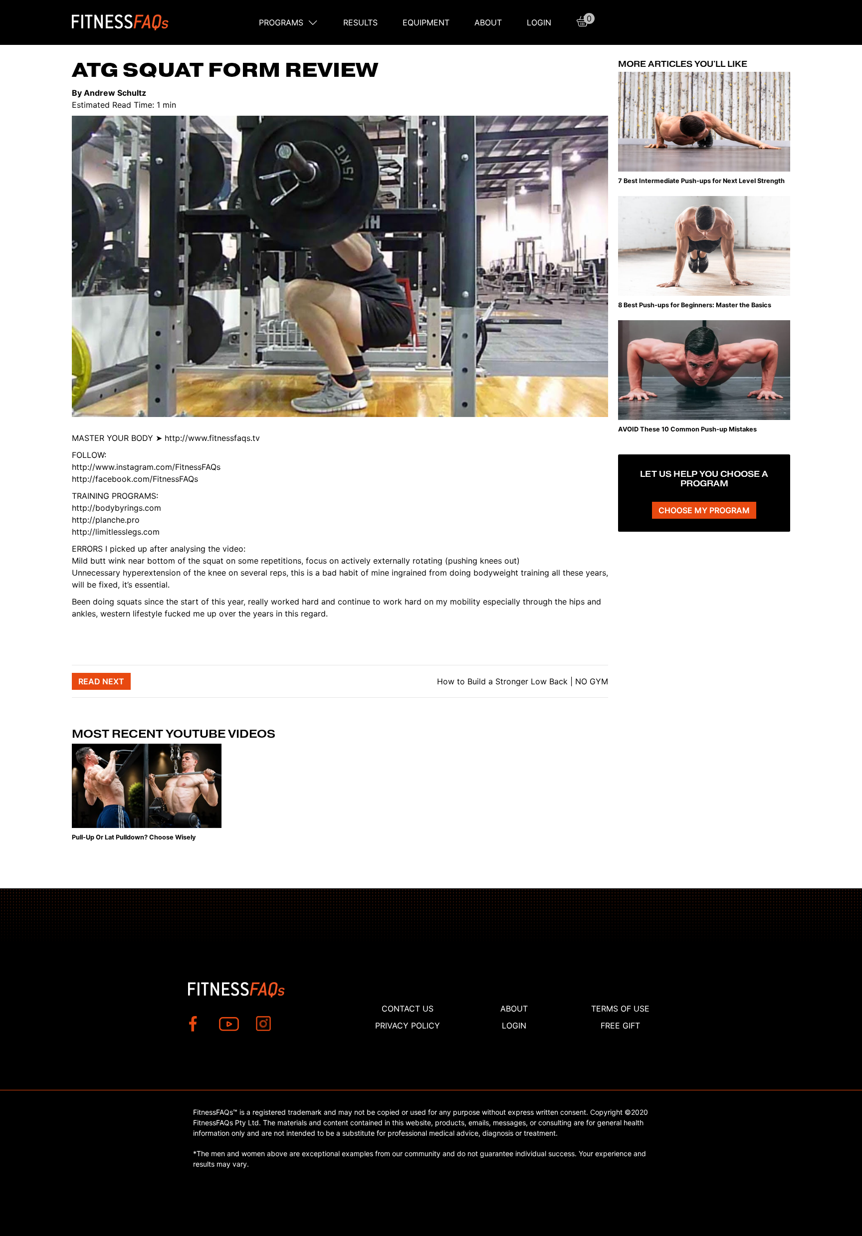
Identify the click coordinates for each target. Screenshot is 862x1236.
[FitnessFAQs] (120, 22)
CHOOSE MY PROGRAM (704, 510)
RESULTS (360, 22)
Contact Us (407, 1009)
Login (539, 22)
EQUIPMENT (426, 22)
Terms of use (620, 1009)
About (488, 22)
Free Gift (620, 1025)
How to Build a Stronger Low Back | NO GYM (521, 681)
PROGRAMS (281, 22)
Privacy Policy (407, 1025)
